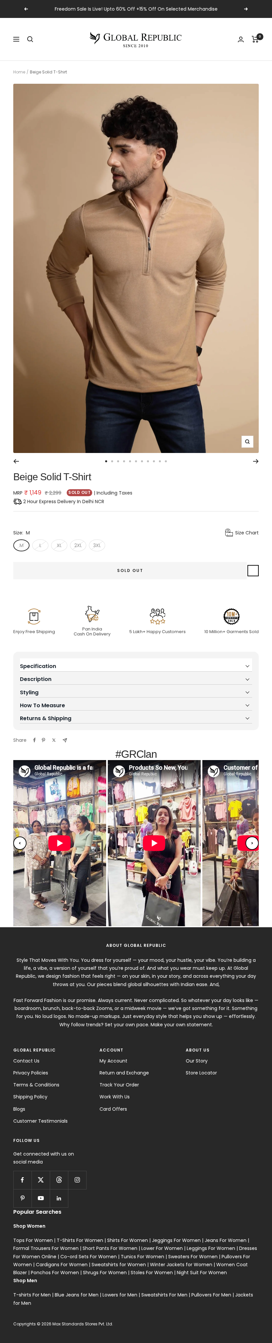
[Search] (30, 39)
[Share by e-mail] (65, 740)
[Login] (241, 39)
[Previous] (16, 461)
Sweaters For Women (193, 1256)
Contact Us (26, 1061)
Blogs (19, 1109)
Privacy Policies (30, 1072)
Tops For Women (33, 1240)
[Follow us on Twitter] (41, 1180)
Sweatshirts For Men (164, 1294)
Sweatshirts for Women (119, 1264)
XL (59, 545)
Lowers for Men (119, 1294)
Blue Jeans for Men (77, 1294)
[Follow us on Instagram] (77, 1180)
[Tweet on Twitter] (54, 740)
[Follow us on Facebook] (22, 1180)
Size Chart (247, 532)
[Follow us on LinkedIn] (59, 1198)
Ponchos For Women (55, 1272)
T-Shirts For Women (80, 1240)
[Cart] (255, 39)
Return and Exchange (124, 1072)
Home (19, 72)
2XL (78, 545)
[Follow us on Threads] (59, 1180)
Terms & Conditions (36, 1084)
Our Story (197, 1061)
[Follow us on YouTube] (41, 1198)
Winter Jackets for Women (181, 1264)
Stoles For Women (152, 1272)
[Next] (256, 461)
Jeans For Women (225, 1240)
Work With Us (115, 1096)
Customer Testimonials (40, 1121)
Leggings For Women (211, 1248)
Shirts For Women (127, 1240)
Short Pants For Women (110, 1248)
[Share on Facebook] (34, 740)
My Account (113, 1061)
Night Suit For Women (202, 1272)
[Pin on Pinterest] (43, 740)
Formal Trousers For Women (46, 1248)
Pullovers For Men (211, 1294)
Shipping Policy (30, 1096)
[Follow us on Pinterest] (22, 1198)
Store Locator (201, 1072)
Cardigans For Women (62, 1264)
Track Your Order (119, 1084)
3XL (97, 545)
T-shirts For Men (32, 1294)
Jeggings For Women (176, 1240)
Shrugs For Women (105, 1272)
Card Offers (113, 1109)
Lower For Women (162, 1248)
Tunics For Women (142, 1256)
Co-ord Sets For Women (88, 1256)
